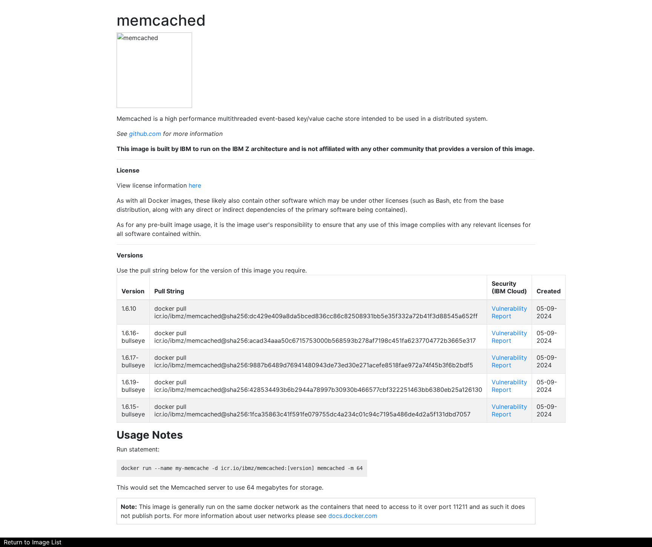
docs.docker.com (352, 515)
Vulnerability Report (509, 312)
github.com (145, 133)
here (195, 185)
